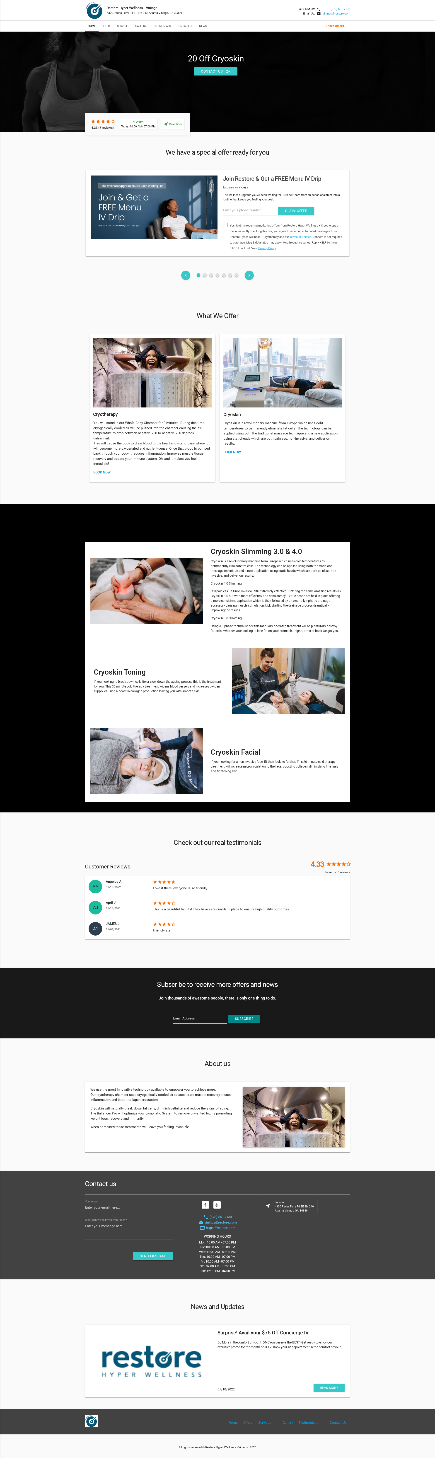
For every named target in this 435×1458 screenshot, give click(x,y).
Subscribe (244, 1019)
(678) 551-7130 (340, 9)
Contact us (216, 71)
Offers (106, 26)
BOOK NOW (102, 472)
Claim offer (296, 211)
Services (123, 26)
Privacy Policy (267, 248)
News (203, 26)
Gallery (140, 26)
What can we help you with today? (106, 1220)
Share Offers (335, 26)
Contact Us (185, 26)
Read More (329, 1388)
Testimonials (161, 26)
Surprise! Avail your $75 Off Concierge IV (263, 1333)
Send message (153, 1256)
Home (92, 26)
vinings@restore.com (336, 13)
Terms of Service (300, 237)
